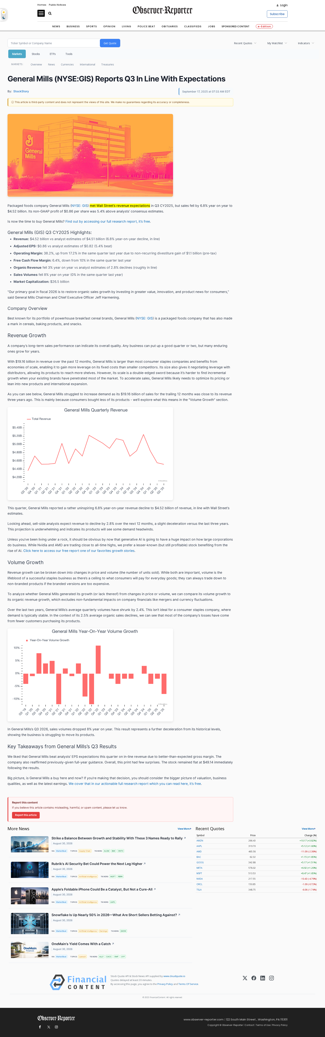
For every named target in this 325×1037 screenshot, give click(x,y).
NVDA (200, 878)
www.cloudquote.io (174, 976)
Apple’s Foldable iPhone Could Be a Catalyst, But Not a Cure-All (104, 889)
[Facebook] (254, 982)
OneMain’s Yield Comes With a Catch (83, 944)
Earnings (103, 931)
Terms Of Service (188, 984)
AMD (199, 851)
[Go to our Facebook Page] (39, 1027)
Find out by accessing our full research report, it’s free (107, 221)
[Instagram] (271, 982)
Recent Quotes (243, 43)
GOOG (200, 862)
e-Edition (264, 26)
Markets (17, 54)
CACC (109, 957)
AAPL (112, 902)
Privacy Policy (165, 984)
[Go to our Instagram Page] (56, 1027)
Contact (249, 1025)
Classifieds (192, 26)
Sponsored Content (235, 26)
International (87, 64)
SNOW (123, 931)
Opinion (109, 26)
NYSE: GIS (79, 206)
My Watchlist (275, 43)
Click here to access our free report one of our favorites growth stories (78, 551)
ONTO (120, 851)
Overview (36, 64)
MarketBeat (61, 851)
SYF (123, 957)
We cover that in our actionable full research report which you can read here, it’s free (135, 784)
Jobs (211, 26)
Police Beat (146, 26)
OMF (116, 957)
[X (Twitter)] (245, 982)
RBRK (120, 876)
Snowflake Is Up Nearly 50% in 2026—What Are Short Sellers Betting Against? (116, 915)
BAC (199, 857)
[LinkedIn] (263, 982)
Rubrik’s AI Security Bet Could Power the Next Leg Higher (99, 864)
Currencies (67, 64)
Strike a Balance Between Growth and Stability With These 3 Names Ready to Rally (119, 838)
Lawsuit (82, 957)
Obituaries (170, 26)
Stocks (36, 54)
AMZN (200, 840)
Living (126, 26)
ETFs (53, 54)
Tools (68, 54)
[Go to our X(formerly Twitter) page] (48, 1027)
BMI (113, 851)
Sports (91, 26)
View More (184, 828)
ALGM (106, 851)
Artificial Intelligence (88, 876)
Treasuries (107, 64)
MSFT (112, 876)
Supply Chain (84, 851)
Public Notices (57, 5)
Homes (41, 5)
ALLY (101, 957)
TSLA (199, 889)
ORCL (199, 884)
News (56, 26)
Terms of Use (263, 1025)
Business (73, 26)
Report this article (26, 814)
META (199, 867)
